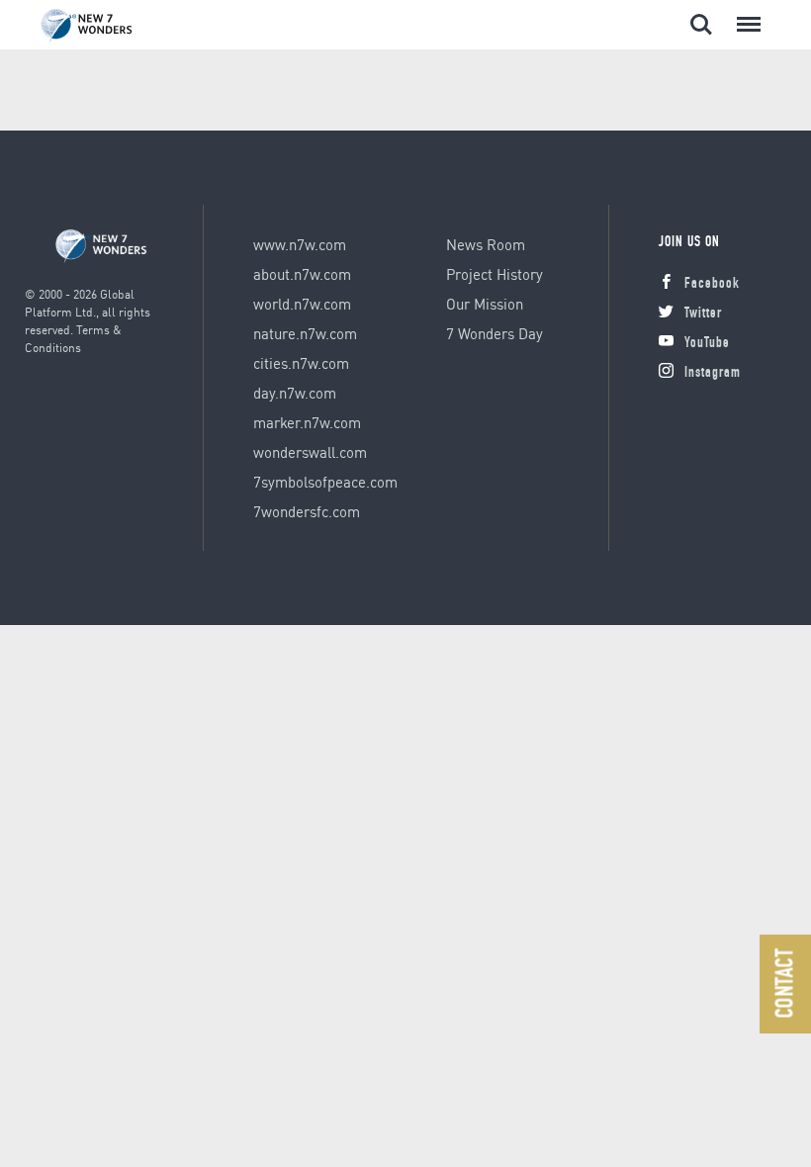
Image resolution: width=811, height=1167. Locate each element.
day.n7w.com (294, 393)
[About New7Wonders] (105, 26)
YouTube (707, 343)
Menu (745, 14)
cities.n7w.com (301, 363)
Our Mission (484, 304)
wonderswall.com (310, 452)
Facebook (712, 284)
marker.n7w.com (307, 422)
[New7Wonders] (100, 246)
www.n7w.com (299, 244)
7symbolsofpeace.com (325, 482)
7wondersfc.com (306, 511)
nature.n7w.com (305, 333)
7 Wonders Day (494, 333)
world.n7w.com (302, 304)
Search (701, 14)
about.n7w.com (302, 274)
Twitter (703, 314)
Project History (494, 274)
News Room (485, 244)
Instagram (712, 373)
